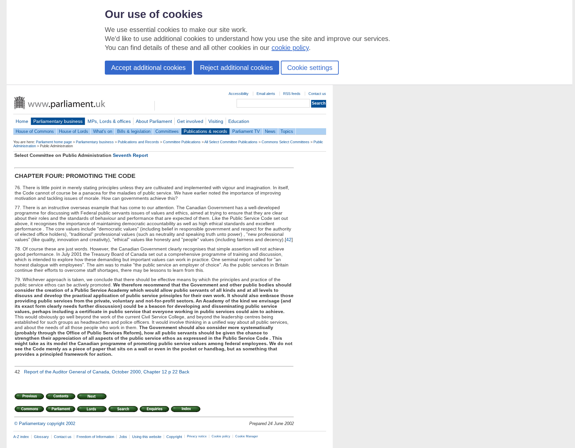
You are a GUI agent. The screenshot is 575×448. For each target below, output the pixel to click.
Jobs (123, 437)
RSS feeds (291, 94)
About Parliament (154, 121)
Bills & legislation (133, 131)
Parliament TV (246, 131)
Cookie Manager (246, 436)
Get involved (190, 121)
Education (238, 121)
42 (288, 239)
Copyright (174, 437)
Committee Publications (182, 142)
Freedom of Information (95, 437)
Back (184, 371)
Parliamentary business (58, 121)
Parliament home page (54, 142)
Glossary (41, 437)
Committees (167, 131)
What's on (102, 131)
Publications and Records (138, 142)
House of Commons (35, 131)
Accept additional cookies (148, 67)
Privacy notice (197, 436)
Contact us (317, 94)
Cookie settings (309, 67)
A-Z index (21, 437)
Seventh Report (130, 155)
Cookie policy (221, 436)
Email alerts (266, 94)
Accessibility (239, 94)
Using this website (146, 437)
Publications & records (205, 131)
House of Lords (73, 131)
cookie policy (290, 47)
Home (22, 121)
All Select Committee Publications (231, 142)
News (270, 131)
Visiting (215, 121)
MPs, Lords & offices (109, 121)
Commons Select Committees (285, 142)
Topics (287, 131)
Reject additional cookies (236, 67)
